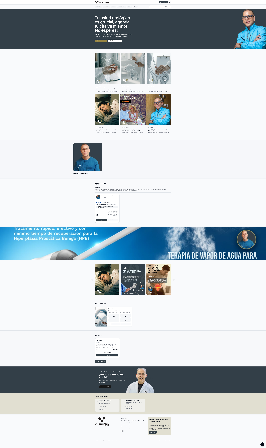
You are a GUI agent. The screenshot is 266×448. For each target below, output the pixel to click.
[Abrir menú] (169, 2)
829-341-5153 (103, 408)
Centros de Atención (121, 6)
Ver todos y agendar (100, 361)
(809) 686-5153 (116, 40)
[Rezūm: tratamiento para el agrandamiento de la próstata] (107, 279)
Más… (134, 6)
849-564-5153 (129, 406)
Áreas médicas (106, 6)
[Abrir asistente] (262, 444)
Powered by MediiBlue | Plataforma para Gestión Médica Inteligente (158, 440)
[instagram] (122, 431)
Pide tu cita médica (105, 386)
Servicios (113, 6)
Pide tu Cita (102, 40)
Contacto (129, 6)
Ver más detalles (125, 323)
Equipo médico (98, 6)
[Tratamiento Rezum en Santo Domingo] (133, 279)
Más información (115, 323)
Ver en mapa (103, 409)
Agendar (108, 355)
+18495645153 (126, 426)
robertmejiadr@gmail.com (128, 428)
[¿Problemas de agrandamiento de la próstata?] (158, 279)
